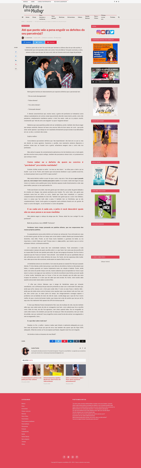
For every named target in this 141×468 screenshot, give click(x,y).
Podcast (24, 429)
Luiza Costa (29, 37)
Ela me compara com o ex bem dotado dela (84, 412)
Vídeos (80, 17)
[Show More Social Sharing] (58, 42)
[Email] (15, 68)
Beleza (23, 403)
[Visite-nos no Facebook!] (108, 33)
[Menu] (22, 17)
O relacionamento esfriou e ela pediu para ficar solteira (31, 378)
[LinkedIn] (15, 60)
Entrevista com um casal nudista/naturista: (84, 415)
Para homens (25, 418)
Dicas (34, 17)
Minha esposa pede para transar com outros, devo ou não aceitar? (90, 417)
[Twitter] (15, 56)
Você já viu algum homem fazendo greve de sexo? (86, 419)
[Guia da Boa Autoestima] (99, 184)
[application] (105, 76)
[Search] (118, 17)
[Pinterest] (15, 64)
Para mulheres (25, 424)
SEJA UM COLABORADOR (60, 1)
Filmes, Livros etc (103, 17)
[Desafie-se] (111, 184)
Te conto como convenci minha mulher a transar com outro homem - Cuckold (92, 403)
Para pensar (54, 17)
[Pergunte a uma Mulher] (33, 9)
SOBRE (33, 1)
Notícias (61, 17)
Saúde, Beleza (87, 17)
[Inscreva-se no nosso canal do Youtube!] (103, 33)
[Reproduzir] (93, 82)
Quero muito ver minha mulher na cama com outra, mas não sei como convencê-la (94, 407)
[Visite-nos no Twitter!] (112, 33)
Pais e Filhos (96, 17)
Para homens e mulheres (42, 17)
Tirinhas (112, 17)
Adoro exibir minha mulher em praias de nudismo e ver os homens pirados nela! (93, 405)
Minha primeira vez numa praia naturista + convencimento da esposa (90, 408)
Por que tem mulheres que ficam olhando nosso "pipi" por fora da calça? (91, 410)
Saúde (23, 434)
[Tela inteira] (117, 82)
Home (27, 17)
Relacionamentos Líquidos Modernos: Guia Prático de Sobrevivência (52, 379)
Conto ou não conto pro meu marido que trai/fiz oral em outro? (89, 414)
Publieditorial (25, 431)
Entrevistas (71, 17)
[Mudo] (115, 82)
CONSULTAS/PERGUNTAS (44, 1)
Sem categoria (25, 439)
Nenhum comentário (48, 37)
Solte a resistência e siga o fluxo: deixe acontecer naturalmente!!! (74, 379)
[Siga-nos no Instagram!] (99, 33)
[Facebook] (15, 52)
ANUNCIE (25, 1)
